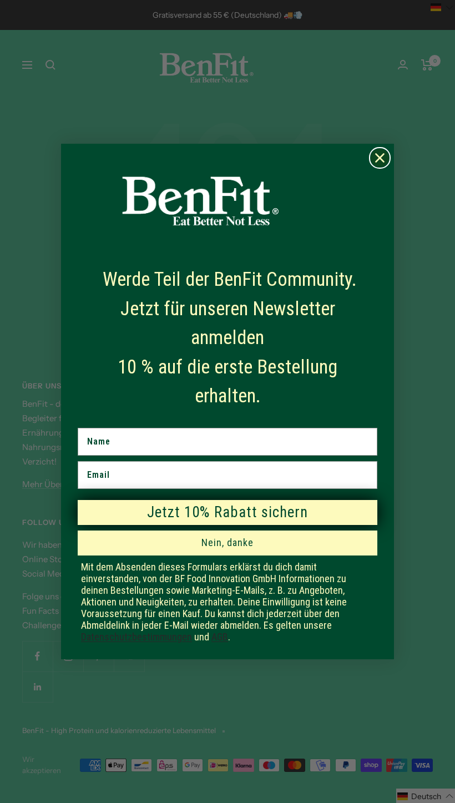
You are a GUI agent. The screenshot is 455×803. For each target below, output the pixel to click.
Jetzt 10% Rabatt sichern (227, 512)
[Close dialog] (380, 158)
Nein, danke (227, 542)
